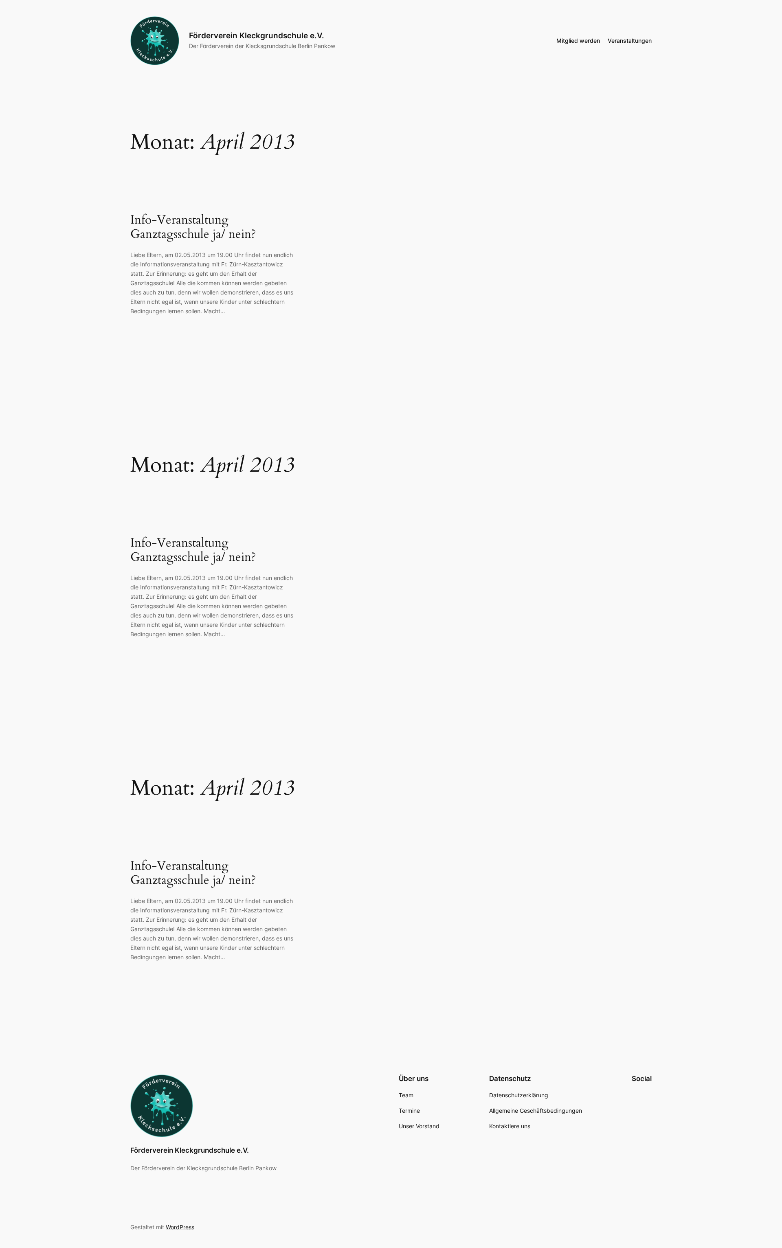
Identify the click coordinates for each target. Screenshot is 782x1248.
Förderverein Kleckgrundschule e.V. (256, 35)
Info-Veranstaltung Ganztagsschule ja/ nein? (193, 227)
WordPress (180, 1227)
